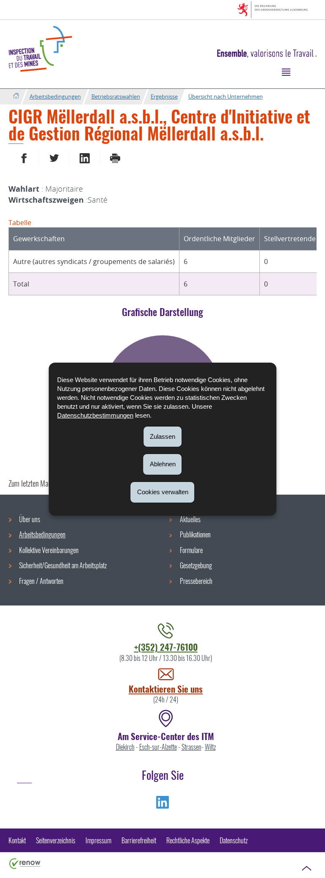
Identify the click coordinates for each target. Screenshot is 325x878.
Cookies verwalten (162, 491)
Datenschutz (234, 840)
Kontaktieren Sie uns (166, 688)
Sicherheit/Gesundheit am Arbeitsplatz (63, 565)
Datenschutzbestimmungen (95, 414)
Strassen (191, 747)
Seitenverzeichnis (55, 840)
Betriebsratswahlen (115, 96)
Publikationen (195, 534)
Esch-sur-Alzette (158, 747)
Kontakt (17, 840)
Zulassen (162, 436)
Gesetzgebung (196, 565)
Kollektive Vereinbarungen (49, 550)
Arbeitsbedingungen (55, 96)
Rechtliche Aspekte (187, 840)
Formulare (191, 550)
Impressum (98, 840)
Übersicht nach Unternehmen (225, 96)
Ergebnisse (164, 96)
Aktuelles (190, 519)
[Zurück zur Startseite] (15, 96)
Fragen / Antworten (41, 581)
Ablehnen (163, 464)
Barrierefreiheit (138, 840)
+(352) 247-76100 (166, 646)
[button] (285, 71)
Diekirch (125, 747)
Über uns (29, 519)
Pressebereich (196, 581)
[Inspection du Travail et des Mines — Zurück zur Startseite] (40, 49)
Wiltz (210, 747)
